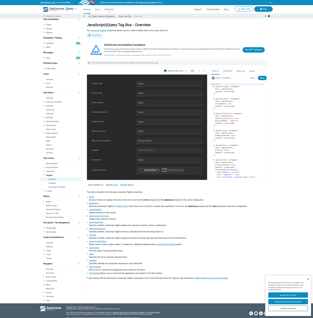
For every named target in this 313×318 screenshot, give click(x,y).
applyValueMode (96, 222)
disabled (92, 260)
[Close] (308, 279)
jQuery (70, 8)
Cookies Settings (154, 312)
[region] (288, 295)
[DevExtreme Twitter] (251, 313)
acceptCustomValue (97, 241)
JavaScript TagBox (98, 30)
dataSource (94, 203)
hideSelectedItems (97, 229)
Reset (252, 78)
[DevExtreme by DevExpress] (53, 9)
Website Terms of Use (120, 312)
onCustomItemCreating (165, 244)
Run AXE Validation (253, 49)
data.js (252, 71)
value (91, 254)
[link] (222, 78)
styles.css (240, 71)
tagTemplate (94, 273)
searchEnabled (95, 209)
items (91, 197)
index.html (227, 71)
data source (123, 206)
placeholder (94, 248)
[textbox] (62, 16)
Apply (262, 78)
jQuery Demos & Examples (103, 16)
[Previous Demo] (199, 71)
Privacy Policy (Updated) (137, 312)
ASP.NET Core (112, 185)
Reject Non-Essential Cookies (288, 302)
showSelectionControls (99, 216)
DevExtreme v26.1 (48, 2)
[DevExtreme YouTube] (256, 313)
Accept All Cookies (288, 295)
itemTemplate (95, 267)
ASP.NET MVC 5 (127, 185)
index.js (215, 71)
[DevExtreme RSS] (261, 313)
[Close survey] (271, 3)
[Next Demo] (203, 71)
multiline (92, 235)
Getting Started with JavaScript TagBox (211, 278)
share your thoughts (147, 2)
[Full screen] (192, 71)
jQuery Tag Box (124, 16)
